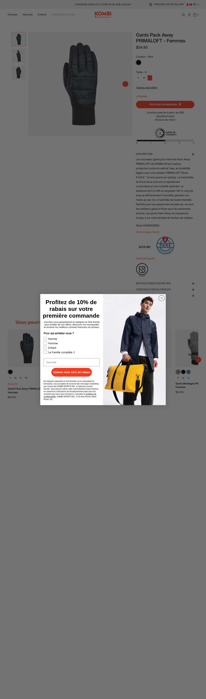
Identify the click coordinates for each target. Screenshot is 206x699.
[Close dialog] (161, 298)
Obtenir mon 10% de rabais (71, 372)
